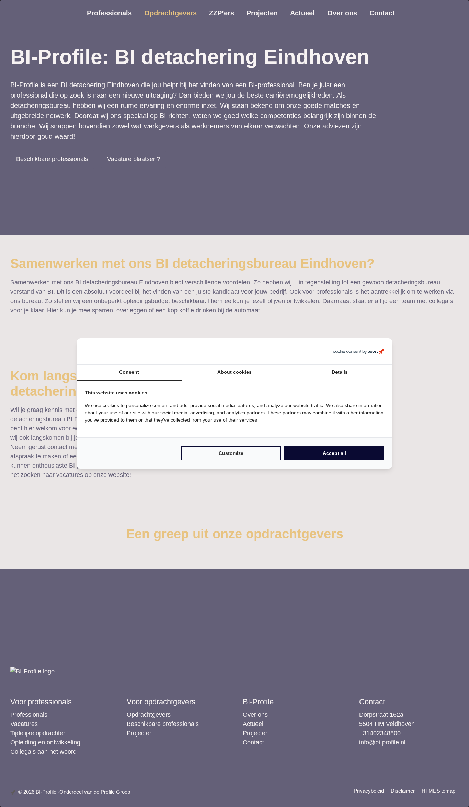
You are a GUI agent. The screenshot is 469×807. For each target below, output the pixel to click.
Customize (231, 453)
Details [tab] (340, 372)
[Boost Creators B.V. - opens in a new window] (358, 351)
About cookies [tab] (234, 372)
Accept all (334, 453)
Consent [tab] (129, 372)
